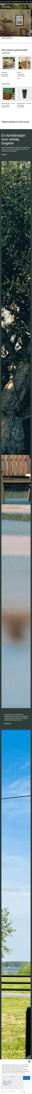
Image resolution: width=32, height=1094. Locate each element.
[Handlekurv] (25, 7)
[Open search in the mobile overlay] (13, 7)
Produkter (4, 154)
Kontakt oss (7, 723)
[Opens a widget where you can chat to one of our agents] (12, 1083)
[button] (29, 1061)
